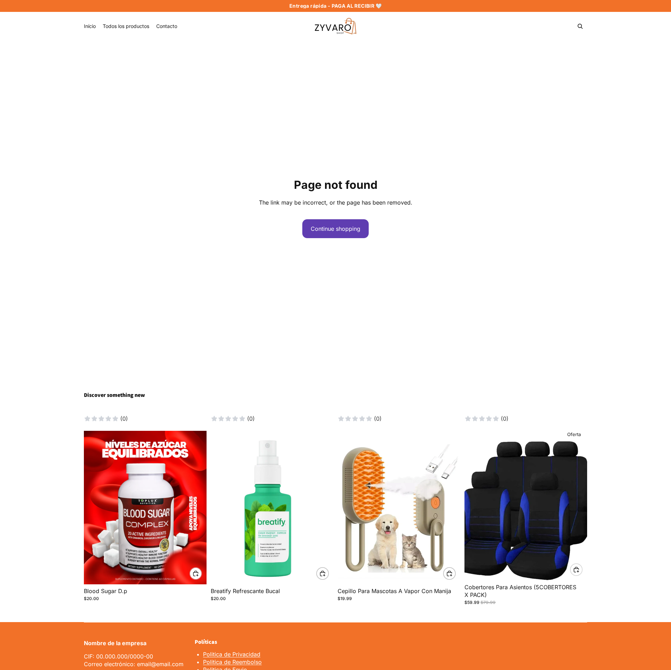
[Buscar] (580, 26)
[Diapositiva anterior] (94, 507)
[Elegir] (195, 573)
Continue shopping (335, 228)
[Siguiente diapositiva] (196, 507)
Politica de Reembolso (232, 661)
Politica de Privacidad (231, 654)
